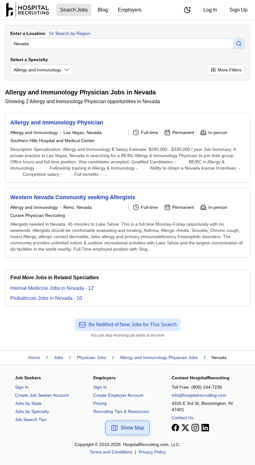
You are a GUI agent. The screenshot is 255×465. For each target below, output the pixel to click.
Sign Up (239, 9)
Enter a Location (27, 33)
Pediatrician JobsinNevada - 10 (46, 298)
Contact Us (182, 417)
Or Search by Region (69, 33)
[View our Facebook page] (175, 427)
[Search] (238, 44)
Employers (129, 9)
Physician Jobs (91, 357)
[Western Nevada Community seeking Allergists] (127, 222)
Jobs (58, 357)
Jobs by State (28, 403)
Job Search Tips (31, 419)
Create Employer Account (118, 395)
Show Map (132, 427)
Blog (103, 9)
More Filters (229, 69)
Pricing (100, 403)
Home (34, 357)
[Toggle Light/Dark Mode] (187, 10)
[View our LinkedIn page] (205, 427)
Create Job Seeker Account (42, 395)
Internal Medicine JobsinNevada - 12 (52, 288)
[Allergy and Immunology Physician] (127, 147)
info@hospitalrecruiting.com (199, 395)
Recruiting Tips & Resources (121, 411)
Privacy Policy (152, 451)
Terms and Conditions (111, 451)
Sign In (22, 387)
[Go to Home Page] (27, 9)
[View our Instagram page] (195, 427)
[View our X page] (185, 427)
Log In (210, 9)
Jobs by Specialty (32, 411)
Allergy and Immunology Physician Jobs (159, 357)
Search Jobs (74, 9)
